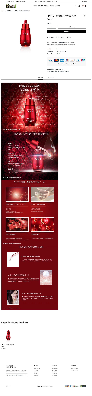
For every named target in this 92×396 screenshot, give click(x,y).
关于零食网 (37, 368)
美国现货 (40, 6)
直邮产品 (63, 51)
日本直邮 (9, 11)
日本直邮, (58, 51)
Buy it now (66, 31)
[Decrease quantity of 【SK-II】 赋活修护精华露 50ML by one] (48, 27)
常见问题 (52, 6)
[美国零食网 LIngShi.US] (11, 6)
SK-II (57, 49)
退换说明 (36, 373)
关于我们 (57, 6)
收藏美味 (54, 373)
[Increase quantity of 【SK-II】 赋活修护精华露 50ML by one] (54, 27)
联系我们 (36, 375)
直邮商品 (46, 6)
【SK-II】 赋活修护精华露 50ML (7, 345)
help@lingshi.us (74, 370)
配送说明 (36, 371)
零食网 (35, 6)
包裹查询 (54, 375)
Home (2, 11)
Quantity (49, 23)
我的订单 (54, 371)
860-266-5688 (74, 368)
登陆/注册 (54, 368)
